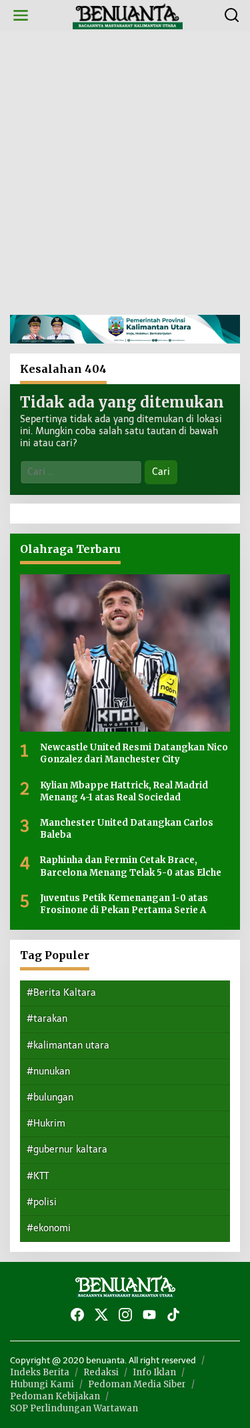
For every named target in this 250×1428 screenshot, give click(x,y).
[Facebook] (77, 1315)
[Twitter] (101, 1315)
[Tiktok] (173, 1315)
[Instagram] (125, 1315)
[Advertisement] (125, 173)
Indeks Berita (39, 1372)
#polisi (42, 1202)
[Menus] (20, 15)
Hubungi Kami (42, 1384)
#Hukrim (46, 1123)
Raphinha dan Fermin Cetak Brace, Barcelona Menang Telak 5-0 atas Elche (130, 866)
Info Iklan (154, 1372)
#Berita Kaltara (61, 992)
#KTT (38, 1176)
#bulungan (50, 1097)
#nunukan (48, 1071)
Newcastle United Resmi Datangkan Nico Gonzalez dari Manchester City (134, 753)
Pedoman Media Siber (137, 1384)
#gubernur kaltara (67, 1149)
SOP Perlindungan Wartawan (74, 1408)
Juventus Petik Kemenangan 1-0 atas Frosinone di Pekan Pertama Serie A (124, 904)
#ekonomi (49, 1228)
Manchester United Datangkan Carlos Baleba (126, 828)
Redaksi (101, 1372)
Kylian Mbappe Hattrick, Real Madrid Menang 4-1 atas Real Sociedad (124, 791)
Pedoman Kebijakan (55, 1396)
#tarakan (47, 1018)
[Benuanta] (128, 15)
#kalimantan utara (68, 1045)
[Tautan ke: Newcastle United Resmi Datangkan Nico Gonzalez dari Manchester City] (125, 653)
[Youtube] (149, 1315)
